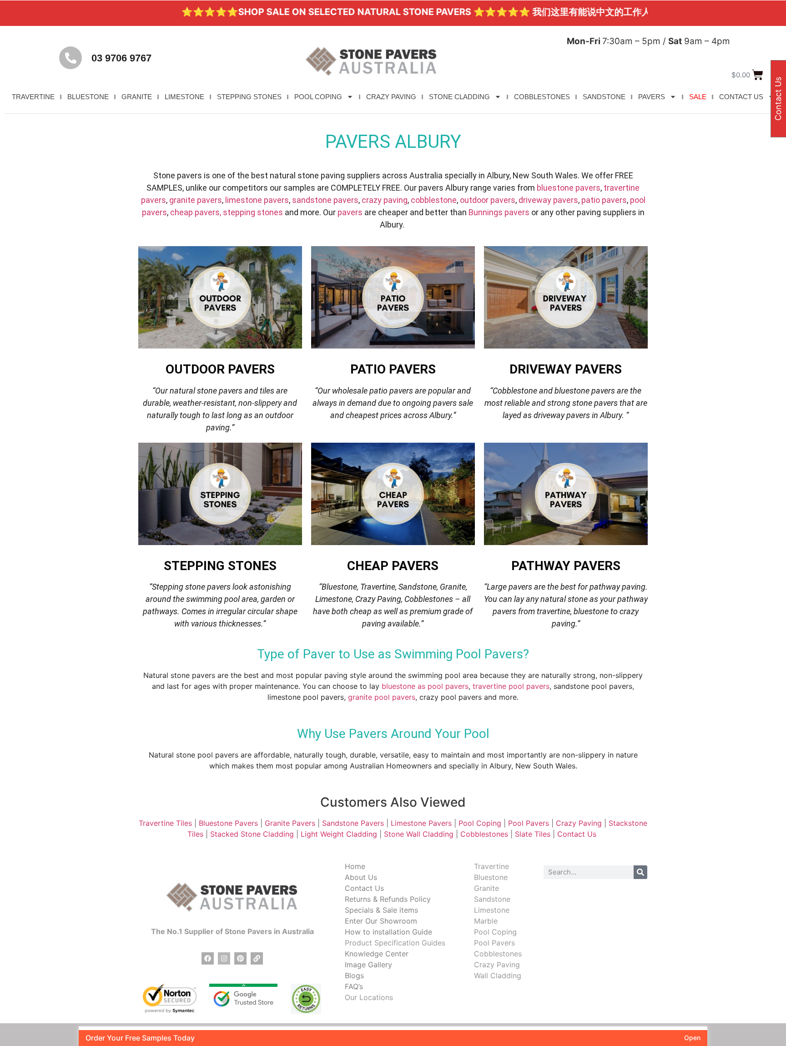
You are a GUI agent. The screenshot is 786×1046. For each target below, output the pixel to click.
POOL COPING (318, 97)
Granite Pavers (290, 823)
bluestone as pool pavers (425, 686)
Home (355, 866)
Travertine (491, 866)
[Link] (257, 958)
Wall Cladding (497, 975)
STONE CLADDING (459, 97)
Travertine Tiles (165, 823)
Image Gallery (368, 964)
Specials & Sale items (381, 910)
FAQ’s (354, 986)
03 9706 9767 (121, 58)
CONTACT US (741, 97)
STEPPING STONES (249, 97)
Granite (486, 888)
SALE (697, 97)
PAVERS (651, 97)
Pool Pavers (528, 823)
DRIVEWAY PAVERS (565, 369)
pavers (350, 212)
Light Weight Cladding (339, 834)
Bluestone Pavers (228, 823)
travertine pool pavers (511, 686)
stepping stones (253, 212)
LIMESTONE (184, 97)
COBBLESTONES (542, 97)
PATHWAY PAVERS (565, 565)
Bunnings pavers (499, 212)
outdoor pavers (487, 200)
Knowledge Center (376, 953)
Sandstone (492, 899)
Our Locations (369, 997)
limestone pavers (257, 200)
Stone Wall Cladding (418, 834)
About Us (361, 877)
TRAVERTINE (33, 97)
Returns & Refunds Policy (388, 899)
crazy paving (385, 200)
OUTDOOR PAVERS (220, 369)
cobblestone (434, 200)
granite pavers (195, 200)
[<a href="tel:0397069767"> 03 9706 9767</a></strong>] (70, 57)
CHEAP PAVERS (392, 565)
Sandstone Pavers (353, 823)
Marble (486, 920)
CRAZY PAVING (391, 97)
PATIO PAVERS (393, 369)
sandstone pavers (325, 200)
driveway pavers (548, 200)
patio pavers (604, 200)
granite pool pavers (381, 697)
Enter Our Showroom (381, 920)
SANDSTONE (604, 97)
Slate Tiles (532, 834)
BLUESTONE (88, 97)
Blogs (354, 975)
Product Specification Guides (395, 942)
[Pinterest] (240, 958)
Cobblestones (484, 834)
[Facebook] (208, 958)
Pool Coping (479, 823)
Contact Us (578, 834)
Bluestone (491, 877)
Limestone (491, 910)
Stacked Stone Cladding (252, 834)
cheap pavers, (195, 212)
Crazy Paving (579, 823)
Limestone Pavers (421, 823)
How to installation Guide (388, 931)
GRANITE (136, 97)
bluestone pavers (568, 187)
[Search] (640, 872)
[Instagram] (224, 958)
